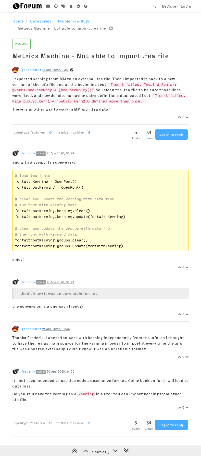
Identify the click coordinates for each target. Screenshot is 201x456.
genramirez (31, 69)
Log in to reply (171, 134)
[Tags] (63, 6)
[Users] (71, 6)
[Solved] (78, 6)
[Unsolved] (86, 6)
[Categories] (48, 6)
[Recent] (56, 6)
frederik (28, 153)
